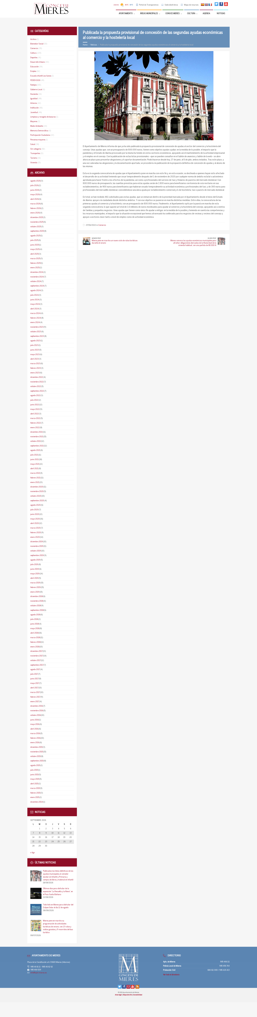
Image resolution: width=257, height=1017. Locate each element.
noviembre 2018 (36, 601)
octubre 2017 (35, 660)
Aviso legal (118, 995)
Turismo (33, 158)
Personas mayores (37, 140)
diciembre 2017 (36, 651)
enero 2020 (35, 537)
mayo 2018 (34, 629)
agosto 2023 (35, 341)
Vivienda (33, 163)
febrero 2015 (35, 793)
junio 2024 (34, 300)
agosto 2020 (35, 505)
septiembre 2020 (37, 501)
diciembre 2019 (36, 542)
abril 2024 (34, 309)
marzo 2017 (35, 692)
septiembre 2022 (37, 391)
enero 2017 (34, 702)
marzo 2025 (35, 259)
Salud (32, 144)
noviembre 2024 (37, 277)
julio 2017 (34, 674)
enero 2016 (34, 743)
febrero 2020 (35, 533)
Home (85, 45)
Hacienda (34, 94)
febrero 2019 (35, 587)
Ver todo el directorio (171, 975)
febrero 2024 (35, 318)
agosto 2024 (35, 291)
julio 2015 (34, 770)
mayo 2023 (35, 355)
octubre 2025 (35, 227)
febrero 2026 (35, 208)
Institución (34, 108)
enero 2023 (35, 373)
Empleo (33, 71)
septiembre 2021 (37, 446)
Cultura (33, 53)
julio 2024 (34, 295)
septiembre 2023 (37, 336)
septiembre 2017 (36, 665)
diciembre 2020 (36, 487)
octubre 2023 (35, 332)
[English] (206, 4)
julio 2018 (34, 619)
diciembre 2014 (36, 802)
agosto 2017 (35, 670)
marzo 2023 (35, 364)
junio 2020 (34, 514)
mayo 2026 (35, 195)
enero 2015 (34, 797)
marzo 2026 (35, 204)
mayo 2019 (34, 574)
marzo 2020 (35, 528)
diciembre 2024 (36, 272)
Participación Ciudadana (40, 135)
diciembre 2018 (36, 596)
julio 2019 (34, 565)
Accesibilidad (137, 995)
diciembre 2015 (36, 747)
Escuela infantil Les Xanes (40, 76)
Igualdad (33, 99)
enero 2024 (35, 322)
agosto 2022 (35, 396)
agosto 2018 (35, 615)
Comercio (102, 225)
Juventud (34, 112)
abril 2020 (34, 523)
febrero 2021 (35, 478)
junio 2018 (34, 624)
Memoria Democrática (39, 131)
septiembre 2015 (36, 761)
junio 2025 (34, 245)
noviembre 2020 (37, 491)
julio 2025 (34, 240)
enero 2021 (34, 482)
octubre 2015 (35, 756)
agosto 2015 (35, 765)
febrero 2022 (35, 423)
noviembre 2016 (36, 711)
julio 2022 (34, 400)
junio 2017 (34, 679)
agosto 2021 (35, 450)
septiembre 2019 (37, 555)
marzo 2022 (35, 418)
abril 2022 (34, 414)
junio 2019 (34, 569)
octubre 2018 (35, 606)
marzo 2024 (35, 313)
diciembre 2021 (36, 432)
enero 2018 (34, 647)
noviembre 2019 (36, 546)
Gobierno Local (36, 90)
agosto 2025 (35, 236)
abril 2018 (34, 633)
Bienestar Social (36, 44)
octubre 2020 (35, 496)
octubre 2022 (35, 386)
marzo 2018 (35, 638)
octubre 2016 (35, 715)
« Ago (32, 853)
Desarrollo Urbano (37, 62)
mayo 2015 (34, 779)
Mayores (33, 122)
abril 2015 (34, 784)
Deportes (33, 58)
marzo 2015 (35, 788)
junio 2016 (34, 720)
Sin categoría (35, 149)
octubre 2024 (35, 281)
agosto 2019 (35, 560)
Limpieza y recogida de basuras (43, 117)
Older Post (212, 238)
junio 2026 (34, 190)
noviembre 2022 (36, 382)
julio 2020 (34, 510)
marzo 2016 (35, 734)
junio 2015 (34, 775)
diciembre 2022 (36, 377)
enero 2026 (35, 213)
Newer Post (96, 238)
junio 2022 (34, 405)
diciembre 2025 (36, 217)
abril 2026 (34, 199)
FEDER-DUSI (35, 80)
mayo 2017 (34, 683)
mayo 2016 (34, 724)
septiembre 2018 (37, 610)
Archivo (33, 39)
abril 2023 (34, 359)
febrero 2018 (35, 642)
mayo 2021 (34, 464)
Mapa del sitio (128, 995)
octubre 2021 (35, 441)
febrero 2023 (35, 368)
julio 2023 (34, 345)
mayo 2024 (35, 304)
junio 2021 (34, 460)
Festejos (33, 85)
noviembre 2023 (36, 327)
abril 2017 (34, 688)
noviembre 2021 (36, 437)
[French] (210, 4)
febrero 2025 (35, 263)
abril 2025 (34, 254)
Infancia (33, 103)
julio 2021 (34, 455)
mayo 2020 (35, 519)
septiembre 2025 (37, 231)
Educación (34, 67)
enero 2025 (34, 268)
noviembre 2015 (36, 752)
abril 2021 (34, 469)
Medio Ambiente (36, 126)
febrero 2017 (35, 697)
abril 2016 (34, 729)
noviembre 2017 (36, 656)
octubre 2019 (35, 551)
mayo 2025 (34, 249)
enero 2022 (35, 428)
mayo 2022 (35, 409)
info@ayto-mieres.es (38, 973)
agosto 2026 (35, 181)
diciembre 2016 (36, 706)
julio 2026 (34, 186)
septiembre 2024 (37, 286)
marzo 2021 (35, 473)
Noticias (94, 45)
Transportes (35, 153)
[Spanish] (202, 4)
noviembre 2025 (36, 222)
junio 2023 (34, 350)
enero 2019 (34, 592)
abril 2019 (34, 578)
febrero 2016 (35, 738)
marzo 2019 (35, 583)
